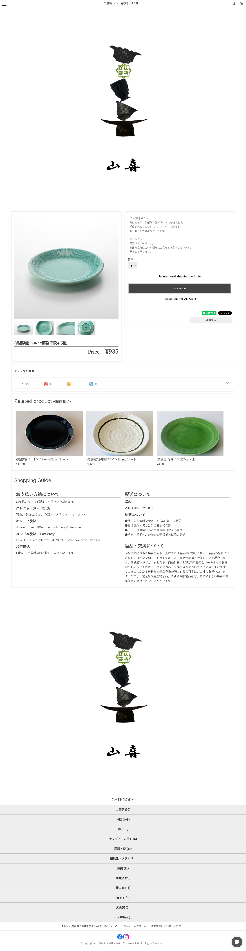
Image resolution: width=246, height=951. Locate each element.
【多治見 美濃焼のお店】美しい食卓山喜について (89, 926)
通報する (211, 320)
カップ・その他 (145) (123, 839)
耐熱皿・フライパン (123, 858)
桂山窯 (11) (123, 888)
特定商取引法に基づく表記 (166, 926)
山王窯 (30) (123, 809)
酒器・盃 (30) (123, 849)
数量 (130, 259)
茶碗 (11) (123, 868)
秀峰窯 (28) (123, 878)
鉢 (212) (123, 829)
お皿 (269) (123, 819)
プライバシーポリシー (133, 926)
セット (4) (123, 898)
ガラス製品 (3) (123, 917)
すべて (25, 384)
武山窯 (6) (123, 907)
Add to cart (179, 288)
